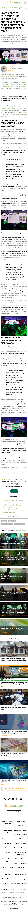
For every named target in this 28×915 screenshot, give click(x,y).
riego (2, 895)
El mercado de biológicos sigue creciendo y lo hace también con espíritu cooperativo (14, 510)
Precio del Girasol (7, 883)
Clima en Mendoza (20, 863)
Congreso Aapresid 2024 (12, 76)
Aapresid (21, 7)
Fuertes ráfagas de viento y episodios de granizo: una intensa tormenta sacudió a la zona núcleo (14, 659)
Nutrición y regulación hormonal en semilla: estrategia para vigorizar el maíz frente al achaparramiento (12, 576)
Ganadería (7, 843)
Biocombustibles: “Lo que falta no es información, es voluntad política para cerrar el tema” (13, 707)
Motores (7, 848)
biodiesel (18, 895)
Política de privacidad (14, 811)
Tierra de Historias (20, 848)
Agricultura (21, 821)
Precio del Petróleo (20, 883)
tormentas (4, 892)
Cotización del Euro (20, 830)
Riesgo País (7, 874)
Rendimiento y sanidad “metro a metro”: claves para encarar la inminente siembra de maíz (14, 503)
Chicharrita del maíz (7, 524)
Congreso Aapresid (10, 7)
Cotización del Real (20, 834)
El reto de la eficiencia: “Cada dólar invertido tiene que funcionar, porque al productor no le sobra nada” (13, 559)
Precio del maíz (7, 879)
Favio (11, 67)
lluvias (7, 852)
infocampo (4, 546)
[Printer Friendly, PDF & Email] (26, 467)
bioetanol (4, 897)
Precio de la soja (20, 874)
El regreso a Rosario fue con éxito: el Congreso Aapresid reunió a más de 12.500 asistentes (13, 612)
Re (14, 67)
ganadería (11, 892)
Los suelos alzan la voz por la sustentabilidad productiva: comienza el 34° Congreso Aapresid (13, 542)
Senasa (20, 826)
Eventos (16, 7)
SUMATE (14, 491)
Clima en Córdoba (21, 859)
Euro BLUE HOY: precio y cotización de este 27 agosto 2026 (13, 754)
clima (12, 889)
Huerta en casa (21, 843)
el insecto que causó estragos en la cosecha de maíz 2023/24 (13, 108)
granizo (18, 889)
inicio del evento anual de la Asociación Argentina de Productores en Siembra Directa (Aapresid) (13, 84)
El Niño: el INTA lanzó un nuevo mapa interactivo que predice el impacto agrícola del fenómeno (14, 732)
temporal (23, 889)
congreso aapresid (19, 524)
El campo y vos (7, 839)
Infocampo (3, 7)
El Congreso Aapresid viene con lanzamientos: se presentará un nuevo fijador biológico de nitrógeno (14, 593)
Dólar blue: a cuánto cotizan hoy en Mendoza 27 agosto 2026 (14, 781)
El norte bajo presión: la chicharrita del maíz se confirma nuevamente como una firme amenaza (14, 629)
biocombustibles (10, 895)
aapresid (4, 521)
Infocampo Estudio (20, 892)
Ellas (20, 839)
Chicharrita (12, 521)
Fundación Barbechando (15, 897)
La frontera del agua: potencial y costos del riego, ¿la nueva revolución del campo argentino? (14, 683)
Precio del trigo (21, 879)
